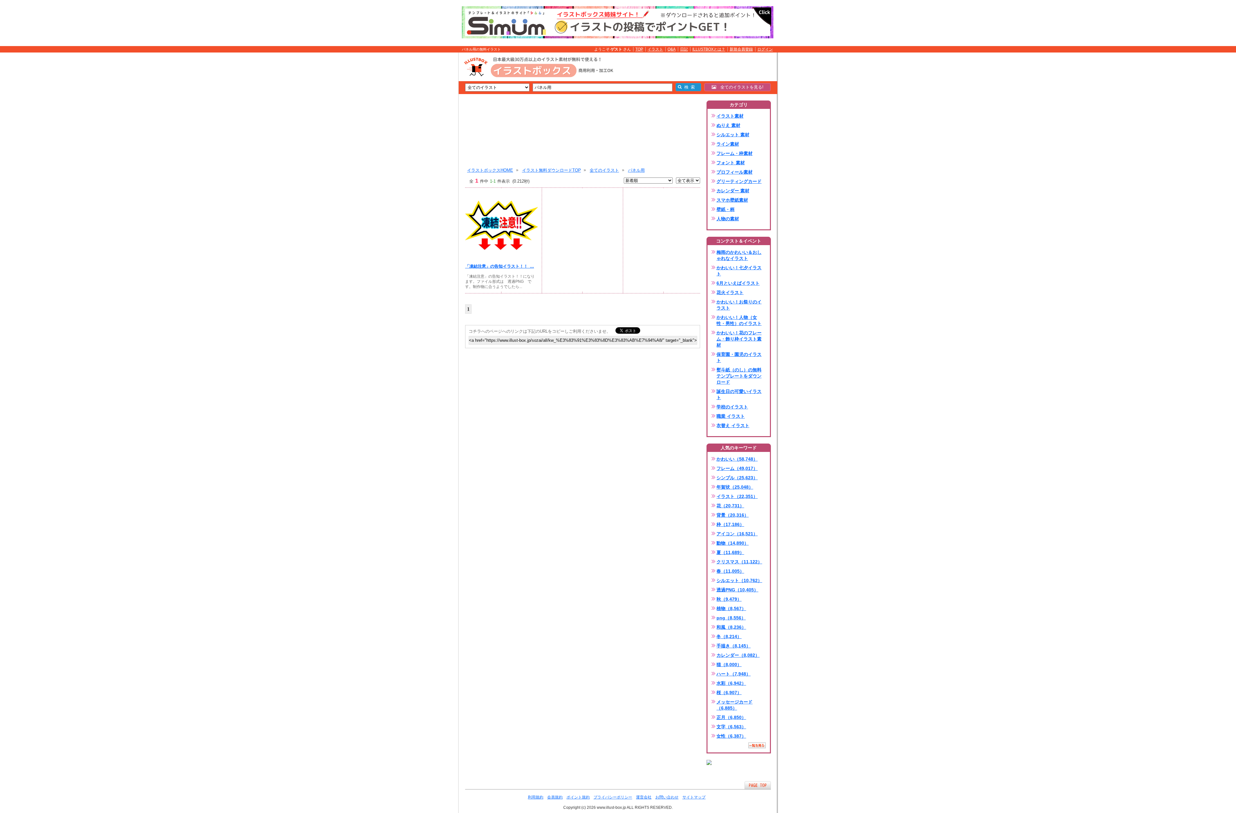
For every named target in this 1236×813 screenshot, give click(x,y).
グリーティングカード (739, 181)
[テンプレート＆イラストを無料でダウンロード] (709, 762)
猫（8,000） (729, 664)
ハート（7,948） (733, 673)
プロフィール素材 (734, 172)
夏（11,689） (730, 552)
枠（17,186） (730, 524)
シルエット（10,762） (739, 580)
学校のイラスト (732, 406)
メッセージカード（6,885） (734, 705)
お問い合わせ (667, 797)
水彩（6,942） (731, 683)
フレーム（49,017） (737, 468)
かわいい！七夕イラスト (739, 270)
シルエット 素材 (732, 134)
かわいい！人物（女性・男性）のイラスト (739, 320)
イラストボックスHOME (490, 170)
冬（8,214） (729, 636)
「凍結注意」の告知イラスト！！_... (499, 266)
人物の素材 (727, 218)
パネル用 (636, 170)
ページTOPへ (757, 785)
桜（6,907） (729, 692)
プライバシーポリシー (613, 797)
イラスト (655, 49)
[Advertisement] (428, 152)
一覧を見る (757, 745)
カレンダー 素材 (732, 190)
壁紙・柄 (725, 209)
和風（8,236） (731, 627)
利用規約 (535, 797)
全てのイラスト (604, 170)
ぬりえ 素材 (728, 125)
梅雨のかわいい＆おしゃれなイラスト (739, 255)
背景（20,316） (732, 515)
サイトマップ (694, 797)
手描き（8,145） (733, 645)
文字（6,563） (731, 726)
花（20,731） (730, 505)
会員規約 (555, 797)
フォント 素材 (730, 162)
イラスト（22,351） (737, 496)
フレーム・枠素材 (734, 153)
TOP (639, 49)
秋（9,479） (729, 599)
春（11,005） (730, 571)
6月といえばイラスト (738, 283)
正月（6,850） (731, 717)
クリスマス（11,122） (739, 561)
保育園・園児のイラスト (739, 357)
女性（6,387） (731, 736)
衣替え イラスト (732, 425)
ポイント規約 (578, 797)
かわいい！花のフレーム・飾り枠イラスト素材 (739, 339)
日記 (684, 49)
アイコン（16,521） (737, 533)
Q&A (672, 49)
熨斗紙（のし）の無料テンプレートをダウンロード (739, 376)
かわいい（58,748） (737, 459)
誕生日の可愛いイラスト (739, 394)
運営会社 (643, 797)
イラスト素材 (730, 116)
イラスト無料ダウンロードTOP (551, 170)
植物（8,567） (731, 608)
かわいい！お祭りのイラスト (739, 305)
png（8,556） (731, 617)
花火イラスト (730, 292)
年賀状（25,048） (734, 487)
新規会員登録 (741, 49)
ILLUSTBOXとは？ (708, 49)
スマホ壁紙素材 (732, 200)
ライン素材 (727, 144)
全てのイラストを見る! (739, 87)
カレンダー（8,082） (738, 655)
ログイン (765, 49)
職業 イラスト (730, 416)
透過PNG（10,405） (737, 589)
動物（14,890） (732, 543)
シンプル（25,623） (737, 477)
